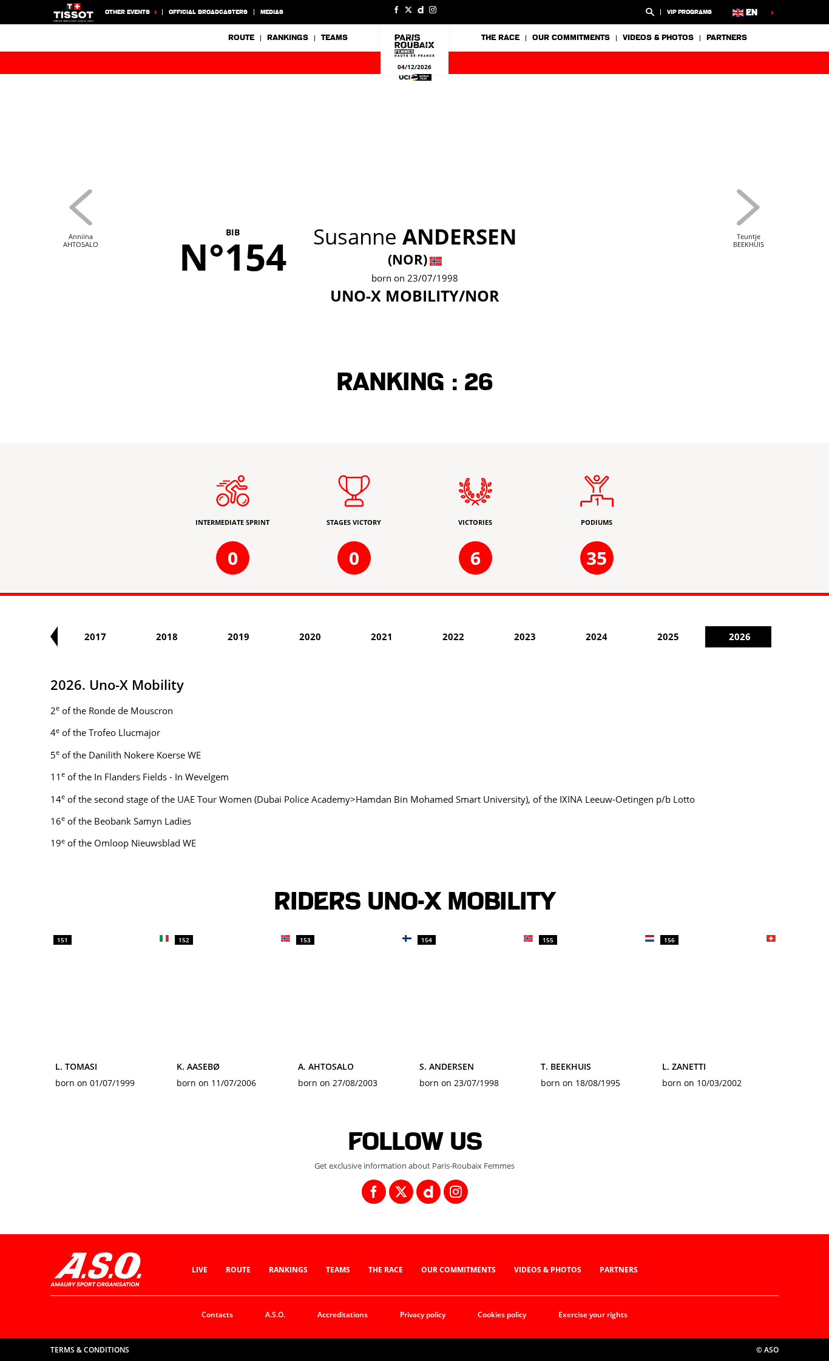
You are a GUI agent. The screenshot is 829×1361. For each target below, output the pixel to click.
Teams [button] (334, 37)
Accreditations (342, 1314)
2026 (740, 636)
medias (271, 12)
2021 (382, 636)
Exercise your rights (593, 1314)
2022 (453, 636)
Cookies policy (502, 1314)
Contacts (217, 1314)
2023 (525, 636)
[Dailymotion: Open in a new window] (420, 9)
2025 (668, 636)
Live (200, 1270)
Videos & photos (658, 37)
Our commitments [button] (571, 37)
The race (385, 1270)
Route (241, 37)
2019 (238, 636)
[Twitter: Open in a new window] (408, 9)
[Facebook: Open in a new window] (396, 9)
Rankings (287, 37)
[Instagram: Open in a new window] (432, 9)
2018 (167, 636)
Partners (726, 37)
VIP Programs (689, 12)
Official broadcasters (208, 12)
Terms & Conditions (89, 1350)
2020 (310, 636)
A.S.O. (275, 1314)
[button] (650, 12)
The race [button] (500, 37)
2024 (596, 636)
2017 (95, 636)
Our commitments (458, 1270)
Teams (338, 1270)
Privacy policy (422, 1314)
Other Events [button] (127, 12)
